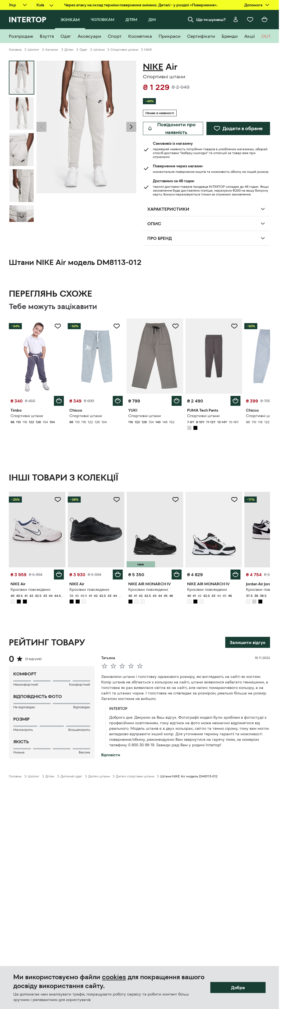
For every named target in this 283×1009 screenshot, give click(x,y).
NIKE (148, 49)
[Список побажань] (250, 19)
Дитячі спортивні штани (135, 776)
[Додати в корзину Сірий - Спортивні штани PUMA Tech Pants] (235, 401)
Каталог (51, 49)
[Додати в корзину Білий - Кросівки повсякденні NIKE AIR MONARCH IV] (235, 574)
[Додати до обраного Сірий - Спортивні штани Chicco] (116, 326)
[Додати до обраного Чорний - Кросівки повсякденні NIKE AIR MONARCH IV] (175, 499)
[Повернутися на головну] (27, 19)
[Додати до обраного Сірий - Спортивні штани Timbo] (57, 326)
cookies (114, 977)
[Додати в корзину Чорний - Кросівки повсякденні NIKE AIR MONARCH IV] (177, 574)
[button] (41, 127)
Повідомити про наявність (176, 128)
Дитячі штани (99, 776)
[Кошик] (264, 19)
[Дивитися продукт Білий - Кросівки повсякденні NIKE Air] (37, 529)
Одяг (83, 49)
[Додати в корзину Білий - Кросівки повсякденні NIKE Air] (59, 574)
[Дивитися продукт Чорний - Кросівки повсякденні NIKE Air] (96, 529)
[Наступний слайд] (22, 217)
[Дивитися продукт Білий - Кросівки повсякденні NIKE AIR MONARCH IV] (213, 529)
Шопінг (33, 49)
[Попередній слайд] (41, 127)
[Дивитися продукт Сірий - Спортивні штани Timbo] (37, 356)
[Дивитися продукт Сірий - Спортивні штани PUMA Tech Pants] (213, 356)
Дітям (69, 49)
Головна (15, 49)
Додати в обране (242, 128)
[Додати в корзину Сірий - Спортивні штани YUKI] (177, 401)
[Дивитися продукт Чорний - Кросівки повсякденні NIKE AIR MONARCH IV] (155, 529)
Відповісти (110, 755)
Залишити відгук (248, 642)
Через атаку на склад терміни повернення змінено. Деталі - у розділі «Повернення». (141, 5)
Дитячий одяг (71, 776)
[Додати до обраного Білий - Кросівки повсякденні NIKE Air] (57, 499)
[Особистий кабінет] (235, 19)
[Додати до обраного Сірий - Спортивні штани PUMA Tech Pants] (234, 326)
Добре (238, 987)
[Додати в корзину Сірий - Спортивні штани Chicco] (118, 401)
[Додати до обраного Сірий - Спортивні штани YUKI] (175, 326)
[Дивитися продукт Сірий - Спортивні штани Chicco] (96, 356)
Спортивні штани (124, 49)
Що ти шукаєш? (211, 20)
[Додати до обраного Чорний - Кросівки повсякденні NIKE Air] (116, 499)
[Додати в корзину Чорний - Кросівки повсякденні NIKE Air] (118, 574)
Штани (98, 49)
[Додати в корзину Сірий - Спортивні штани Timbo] (59, 401)
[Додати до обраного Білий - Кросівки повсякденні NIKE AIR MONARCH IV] (234, 499)
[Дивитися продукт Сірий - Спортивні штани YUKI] (155, 356)
